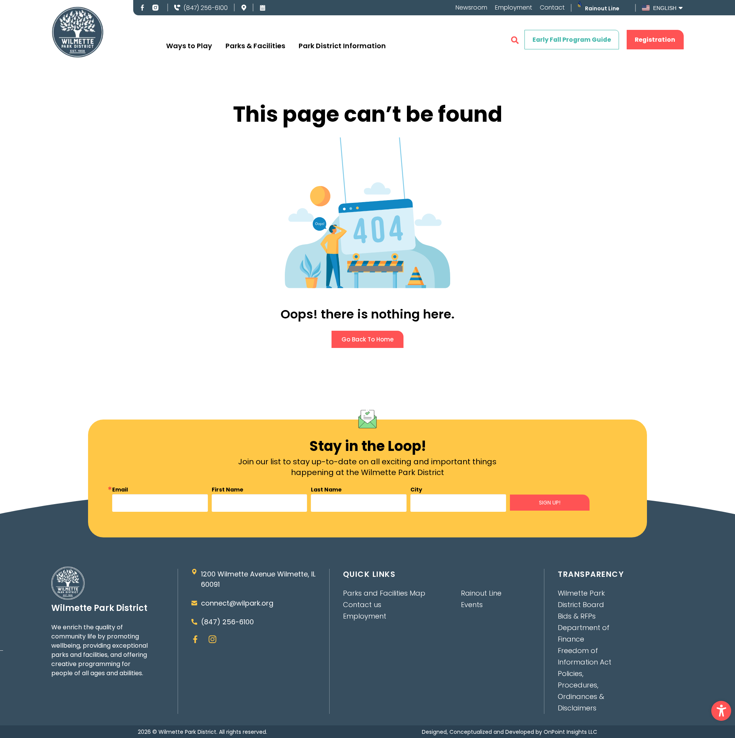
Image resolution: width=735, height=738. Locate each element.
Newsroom (471, 7)
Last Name (326, 489)
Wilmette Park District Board (581, 598)
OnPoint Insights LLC (570, 732)
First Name (227, 489)
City (416, 489)
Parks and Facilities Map (384, 593)
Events (472, 604)
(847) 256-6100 (205, 7)
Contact (552, 7)
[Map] (244, 8)
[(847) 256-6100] (177, 8)
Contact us (362, 604)
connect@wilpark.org (237, 603)
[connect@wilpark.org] (194, 603)
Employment (513, 7)
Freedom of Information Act (584, 656)
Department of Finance (583, 633)
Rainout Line (602, 8)
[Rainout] (580, 4)
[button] (721, 711)
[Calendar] (263, 8)
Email (120, 489)
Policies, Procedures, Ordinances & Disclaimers (581, 691)
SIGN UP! (549, 502)
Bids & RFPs (577, 616)
